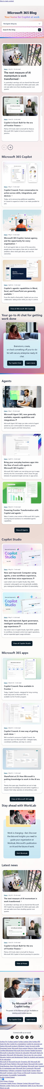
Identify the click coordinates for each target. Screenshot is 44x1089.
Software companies (15, 1070)
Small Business (5, 1066)
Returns (30, 1048)
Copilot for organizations (18, 1044)
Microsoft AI (4, 1061)
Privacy (37, 1083)
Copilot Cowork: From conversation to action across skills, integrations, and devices (21, 193)
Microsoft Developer (20, 1066)
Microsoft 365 (35, 1061)
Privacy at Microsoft (23, 1073)
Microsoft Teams (22, 1064)
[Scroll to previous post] (4, 147)
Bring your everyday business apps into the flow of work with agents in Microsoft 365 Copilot (21, 465)
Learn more (30, 363)
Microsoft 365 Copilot (35, 1064)
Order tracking (38, 1048)
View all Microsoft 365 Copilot (22, 309)
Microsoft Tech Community (25, 1068)
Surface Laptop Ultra (25, 1041)
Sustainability (21, 1075)
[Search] (39, 29)
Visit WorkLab (22, 853)
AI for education (5, 1059)
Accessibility (13, 1075)
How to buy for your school (33, 1055)
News (5, 69)
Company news (12, 1073)
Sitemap (19, 1083)
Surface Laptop (13, 1041)
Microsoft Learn (33, 1066)
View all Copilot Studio (22, 643)
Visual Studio (26, 1070)
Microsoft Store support (20, 1048)
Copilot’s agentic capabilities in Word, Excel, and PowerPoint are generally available (21, 291)
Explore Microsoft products (9, 1046)
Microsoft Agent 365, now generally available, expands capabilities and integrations (20, 417)
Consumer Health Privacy (8, 1083)
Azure (12, 1066)
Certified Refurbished (7, 1050)
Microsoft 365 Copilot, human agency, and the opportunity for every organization (21, 241)
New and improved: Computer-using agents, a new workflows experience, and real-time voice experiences (20, 576)
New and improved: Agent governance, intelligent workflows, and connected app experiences (21, 624)
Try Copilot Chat (15, 363)
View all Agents (22, 530)
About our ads (4, 1088)
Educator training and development (11, 1057)
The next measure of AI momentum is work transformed (17, 75)
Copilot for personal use (34, 1044)
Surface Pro (4, 1041)
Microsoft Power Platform (8, 1064)
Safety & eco (32, 1085)
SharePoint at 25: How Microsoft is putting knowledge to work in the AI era (22, 777)
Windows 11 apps (23, 1046)
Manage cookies (5, 1085)
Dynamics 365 (25, 1061)
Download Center (5, 1048)
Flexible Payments (36, 1050)
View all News (22, 964)
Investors (34, 1073)
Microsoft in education (7, 1053)
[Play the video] (40, 1026)
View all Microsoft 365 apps (21, 799)
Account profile (35, 1046)
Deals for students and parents (34, 1057)
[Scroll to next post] (10, 147)
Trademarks (23, 1085)
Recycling (40, 1085)
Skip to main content (7, 1)
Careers (33, 1070)
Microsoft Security (15, 1061)
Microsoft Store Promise (22, 1050)
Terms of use (15, 1085)
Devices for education (22, 1053)
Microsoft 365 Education (15, 1055)
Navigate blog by (10, 24)
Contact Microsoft (29, 1083)
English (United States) (7, 1077)
